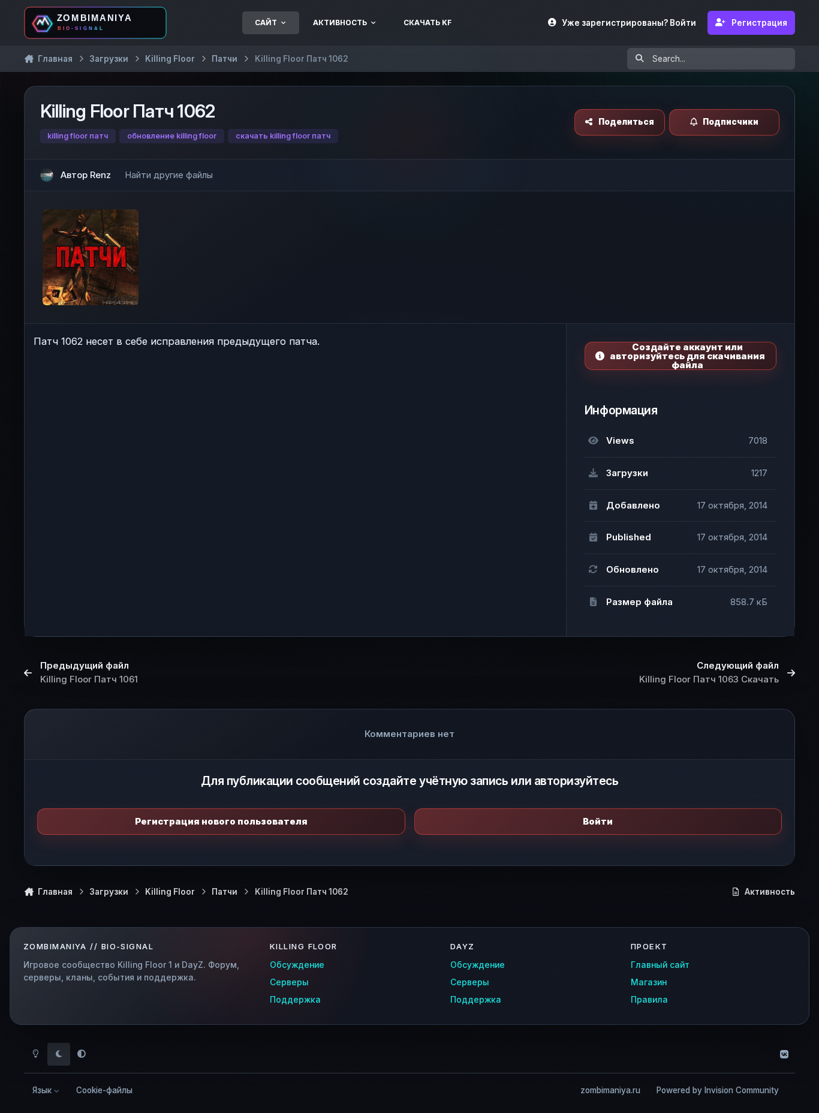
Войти (598, 821)
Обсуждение (297, 965)
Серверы (289, 982)
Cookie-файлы (104, 1090)
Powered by (718, 1090)
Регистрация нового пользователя (221, 821)
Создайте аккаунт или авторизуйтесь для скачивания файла (687, 356)
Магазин (649, 982)
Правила (649, 999)
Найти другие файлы (169, 175)
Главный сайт (660, 965)
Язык (43, 1090)
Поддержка (295, 999)
